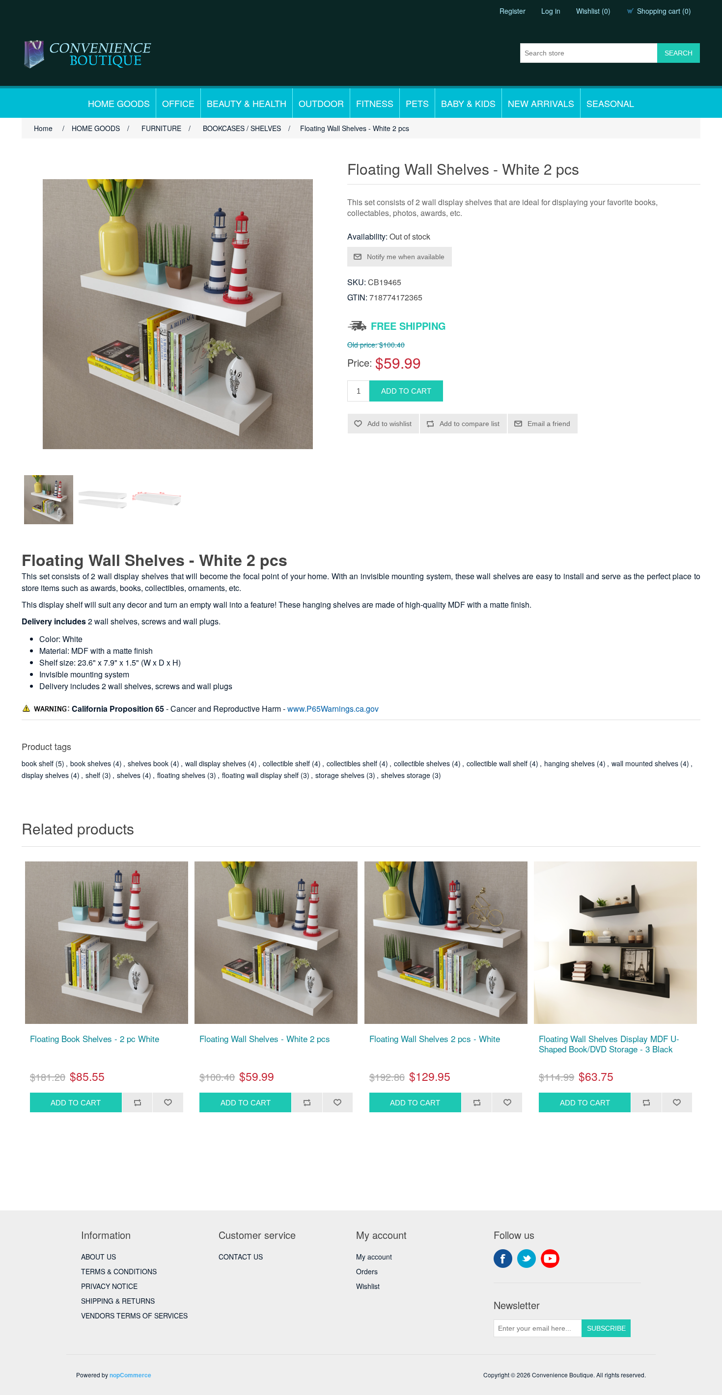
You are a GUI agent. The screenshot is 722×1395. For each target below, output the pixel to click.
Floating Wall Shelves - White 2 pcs (264, 1039)
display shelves (45, 775)
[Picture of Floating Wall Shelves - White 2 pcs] (48, 499)
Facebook (503, 1258)
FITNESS (374, 103)
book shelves (90, 763)
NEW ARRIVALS (541, 103)
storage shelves (339, 775)
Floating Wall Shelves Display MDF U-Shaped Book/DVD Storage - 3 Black (609, 1044)
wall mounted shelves (644, 763)
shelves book (148, 763)
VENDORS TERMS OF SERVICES (134, 1315)
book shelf (38, 763)
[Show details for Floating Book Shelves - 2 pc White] (106, 942)
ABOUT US (98, 1256)
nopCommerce (130, 1374)
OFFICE (178, 103)
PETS (417, 103)
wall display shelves (215, 763)
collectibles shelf (352, 763)
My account (374, 1256)
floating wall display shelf (260, 775)
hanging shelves (569, 763)
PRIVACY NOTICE (109, 1286)
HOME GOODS (119, 103)
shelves (128, 775)
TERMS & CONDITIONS (119, 1271)
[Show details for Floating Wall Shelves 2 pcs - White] (446, 942)
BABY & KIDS (468, 103)
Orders (367, 1271)
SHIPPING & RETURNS (118, 1301)
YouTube (550, 1258)
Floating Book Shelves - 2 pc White (94, 1039)
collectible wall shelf (497, 763)
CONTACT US (241, 1256)
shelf (92, 775)
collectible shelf (286, 763)
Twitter (526, 1258)
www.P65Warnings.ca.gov (333, 708)
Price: (359, 362)
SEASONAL (610, 103)
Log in (550, 11)
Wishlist (368, 1286)
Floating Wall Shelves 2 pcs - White (434, 1039)
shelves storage (405, 775)
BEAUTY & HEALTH (246, 103)
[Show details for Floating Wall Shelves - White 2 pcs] (276, 942)
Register (513, 11)
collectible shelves (422, 763)
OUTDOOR (321, 103)
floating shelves (181, 775)
